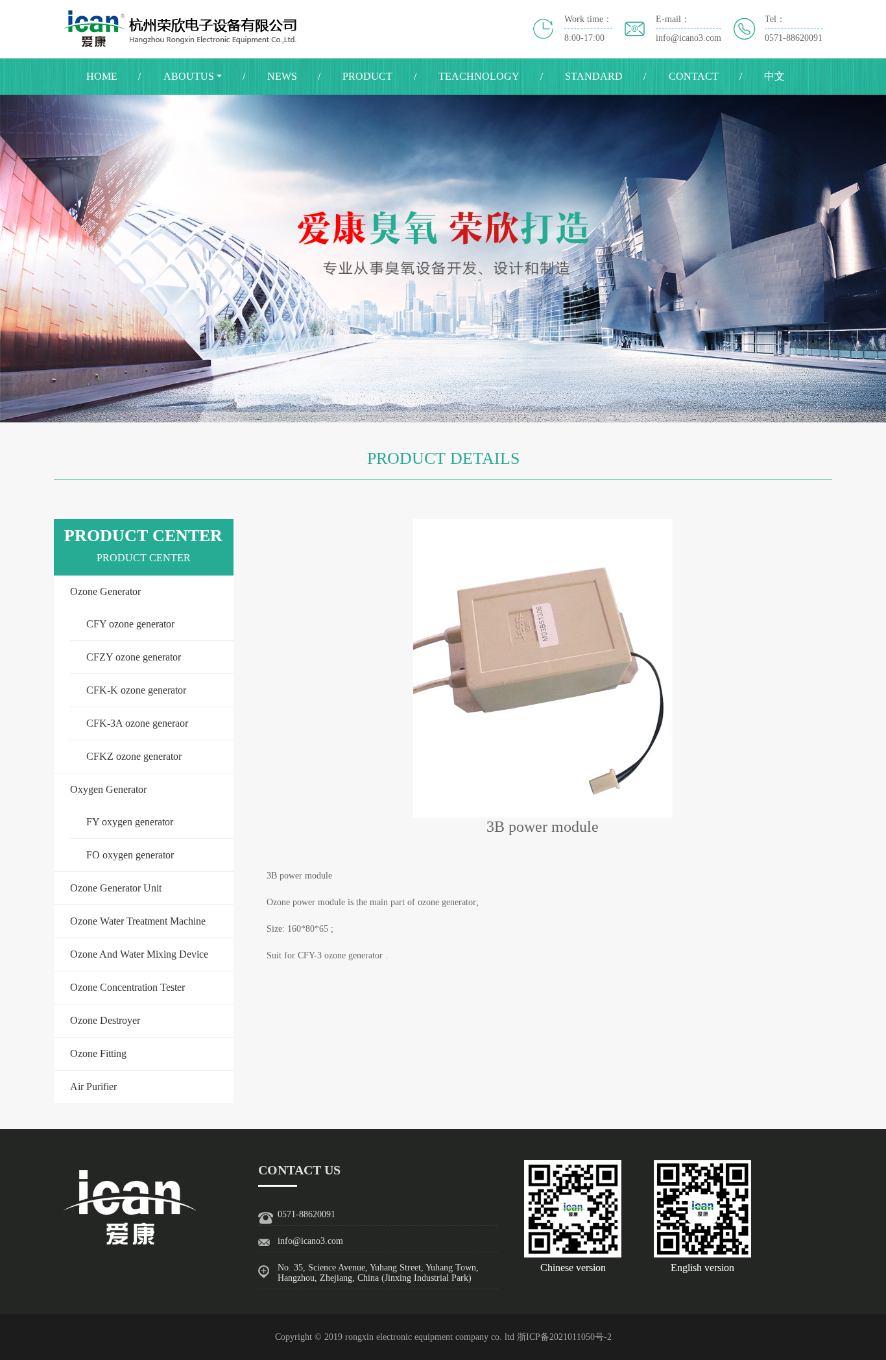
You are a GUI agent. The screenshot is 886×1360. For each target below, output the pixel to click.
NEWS (282, 76)
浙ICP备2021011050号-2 (564, 1337)
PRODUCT (367, 76)
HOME (101, 76)
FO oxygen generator (130, 854)
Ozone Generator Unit (116, 887)
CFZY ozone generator (133, 656)
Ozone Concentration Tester (127, 987)
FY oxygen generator (129, 821)
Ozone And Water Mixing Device (139, 954)
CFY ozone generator (130, 623)
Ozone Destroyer (105, 1020)
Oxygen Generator (108, 789)
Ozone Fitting (98, 1053)
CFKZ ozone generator (134, 756)
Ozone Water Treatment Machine (138, 921)
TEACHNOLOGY (479, 76)
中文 (774, 76)
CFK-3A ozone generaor (137, 723)
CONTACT (694, 76)
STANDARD (594, 76)
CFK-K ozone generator (136, 690)
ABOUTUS (188, 76)
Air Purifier (93, 1086)
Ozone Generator (105, 591)
